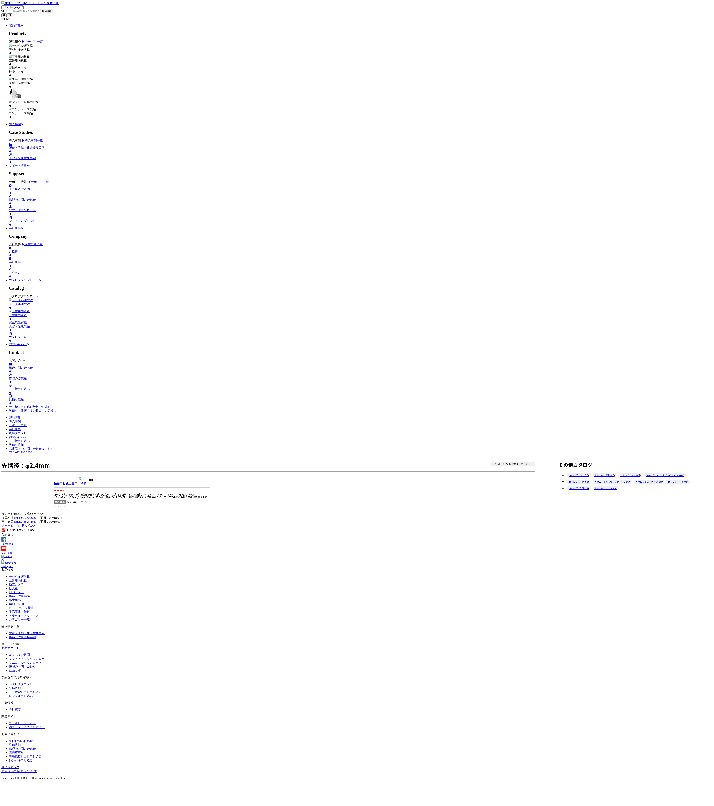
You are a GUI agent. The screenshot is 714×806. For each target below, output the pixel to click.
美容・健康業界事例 (22, 637)
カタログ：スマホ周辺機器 (649, 481)
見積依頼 (15, 688)
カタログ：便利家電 (579, 481)
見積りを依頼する (33, 410)
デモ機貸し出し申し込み (25, 691)
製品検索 (46, 11)
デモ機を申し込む (30, 406)
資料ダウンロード (21, 433)
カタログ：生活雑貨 (579, 488)
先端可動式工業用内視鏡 (70, 483)
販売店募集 (16, 752)
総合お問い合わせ (21, 741)
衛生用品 (15, 600)
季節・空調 (16, 603)
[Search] (9, 15)
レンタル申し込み (21, 695)
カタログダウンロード (24, 279)
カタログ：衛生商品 (579, 475)
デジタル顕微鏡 (19, 576)
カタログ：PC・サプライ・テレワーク (665, 475)
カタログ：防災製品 (678, 481)
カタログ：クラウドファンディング (612, 481)
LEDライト (16, 592)
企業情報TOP (33, 244)
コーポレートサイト (22, 723)
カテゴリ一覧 (33, 41)
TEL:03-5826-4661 (24, 521)
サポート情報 (18, 165)
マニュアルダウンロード (25, 662)
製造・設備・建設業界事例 (27, 633)
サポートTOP (39, 181)
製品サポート (10, 647)
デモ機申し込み (19, 440)
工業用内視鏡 (18, 580)
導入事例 (15, 124)
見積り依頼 (16, 444)
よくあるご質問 (19, 654)
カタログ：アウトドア (605, 488)
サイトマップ (10, 767)
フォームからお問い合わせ (19, 525)
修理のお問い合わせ (22, 666)
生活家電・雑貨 (19, 611)
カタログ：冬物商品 (630, 475)
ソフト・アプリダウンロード (28, 658)
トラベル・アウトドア (24, 615)
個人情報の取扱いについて (19, 771)
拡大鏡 (13, 588)
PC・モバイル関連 (21, 607)
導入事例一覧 (33, 140)
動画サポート (18, 670)
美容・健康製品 (19, 596)
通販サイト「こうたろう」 (27, 727)
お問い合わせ (18, 344)
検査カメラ (16, 584)
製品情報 (15, 25)
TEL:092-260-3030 (24, 517)
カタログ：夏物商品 (604, 475)
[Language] (4, 15)
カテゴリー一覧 (19, 619)
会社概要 (15, 228)
